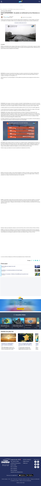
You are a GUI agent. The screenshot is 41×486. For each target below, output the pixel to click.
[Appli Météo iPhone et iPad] (22, 475)
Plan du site (15, 479)
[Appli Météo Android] (29, 475)
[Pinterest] (35, 467)
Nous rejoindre (14, 468)
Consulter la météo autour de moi (20, 22)
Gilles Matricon (7, 16)
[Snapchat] (35, 464)
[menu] (2, 1)
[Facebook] (35, 462)
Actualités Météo (5, 9)
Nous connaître (14, 466)
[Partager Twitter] (33, 260)
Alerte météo (13, 465)
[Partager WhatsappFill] (37, 260)
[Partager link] (39, 260)
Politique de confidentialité (35, 479)
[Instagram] (38, 464)
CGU (9, 479)
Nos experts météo (15, 461)
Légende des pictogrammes (17, 472)
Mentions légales (4, 479)
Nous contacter (14, 470)
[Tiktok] (38, 467)
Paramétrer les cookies (15, 480)
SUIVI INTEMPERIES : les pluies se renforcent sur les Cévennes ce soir (16, 9)
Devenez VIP (21, 308)
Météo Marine (26, 461)
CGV (11, 479)
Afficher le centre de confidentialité (25, 480)
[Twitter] (38, 462)
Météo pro (25, 463)
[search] (39, 1)
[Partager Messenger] (35, 260)
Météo (1, 9)
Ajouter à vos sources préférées (27, 17)
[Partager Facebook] (31, 260)
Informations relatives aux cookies (24, 479)
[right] (40, 321)
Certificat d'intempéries (16, 463)
